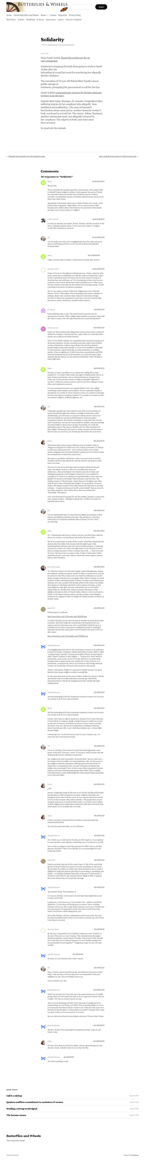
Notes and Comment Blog (66, 45)
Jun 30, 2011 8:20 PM (94, 255)
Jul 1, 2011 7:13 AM (99, 835)
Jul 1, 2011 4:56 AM (99, 531)
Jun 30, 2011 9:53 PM (98, 269)
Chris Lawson (53, 327)
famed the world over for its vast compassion (65, 59)
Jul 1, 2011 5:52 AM (99, 692)
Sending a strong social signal (21, 1108)
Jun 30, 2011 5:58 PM (98, 181)
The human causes (16, 1115)
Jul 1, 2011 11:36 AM (98, 990)
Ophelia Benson (52, 45)
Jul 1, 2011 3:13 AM (99, 406)
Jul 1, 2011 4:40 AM (99, 441)
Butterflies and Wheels (23, 1136)
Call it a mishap (14, 1095)
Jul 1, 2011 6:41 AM (99, 815)
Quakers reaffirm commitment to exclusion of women (34, 1102)
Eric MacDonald (54, 566)
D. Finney (51, 309)
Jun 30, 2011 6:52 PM (98, 237)
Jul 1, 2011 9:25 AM (99, 967)
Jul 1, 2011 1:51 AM (99, 309)
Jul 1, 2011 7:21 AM (99, 860)
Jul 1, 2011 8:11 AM (99, 929)
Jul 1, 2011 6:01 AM (99, 708)
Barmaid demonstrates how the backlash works (26, 156)
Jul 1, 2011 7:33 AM (99, 887)
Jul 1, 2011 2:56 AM (99, 368)
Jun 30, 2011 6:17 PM (98, 219)
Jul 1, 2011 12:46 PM (98, 1041)
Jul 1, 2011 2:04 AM (99, 327)
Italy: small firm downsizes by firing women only (118, 156)
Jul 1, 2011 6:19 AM (99, 746)
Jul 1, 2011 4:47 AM (99, 510)
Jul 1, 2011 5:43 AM (99, 608)
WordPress (135, 1155)
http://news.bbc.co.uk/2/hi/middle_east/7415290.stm (68, 636)
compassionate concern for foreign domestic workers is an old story (71, 94)
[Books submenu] (47, 15)
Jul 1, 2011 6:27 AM (99, 784)
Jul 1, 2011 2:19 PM (69, 1057)
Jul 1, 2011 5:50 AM (99, 645)
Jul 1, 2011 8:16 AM (78, 954)
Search (101, 7)
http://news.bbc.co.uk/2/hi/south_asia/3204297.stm (67, 616)
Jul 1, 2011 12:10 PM (99, 1025)
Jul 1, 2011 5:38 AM (99, 567)
